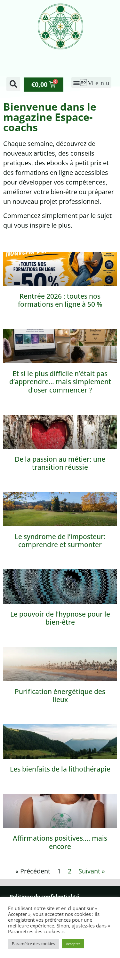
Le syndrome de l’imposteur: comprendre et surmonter (60, 540)
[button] (13, 84)
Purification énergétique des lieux (60, 695)
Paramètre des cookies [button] (33, 943)
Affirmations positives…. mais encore (60, 842)
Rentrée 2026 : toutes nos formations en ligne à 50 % (60, 300)
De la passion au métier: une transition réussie (60, 463)
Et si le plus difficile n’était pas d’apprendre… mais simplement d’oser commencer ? (60, 381)
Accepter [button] (73, 943)
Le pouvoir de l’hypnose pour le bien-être (60, 618)
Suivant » (91, 871)
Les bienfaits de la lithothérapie (60, 768)
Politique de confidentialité (44, 896)
